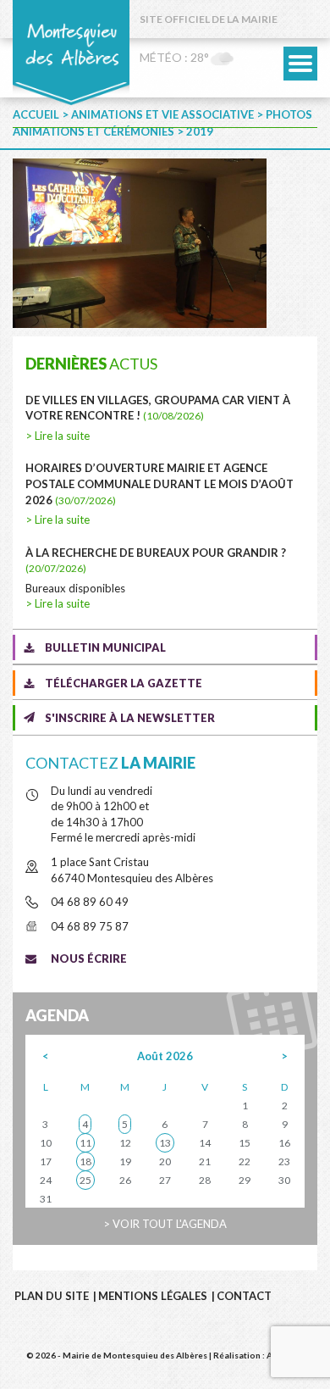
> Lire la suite (57, 435)
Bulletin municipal (105, 647)
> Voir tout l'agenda (165, 1224)
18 (85, 1161)
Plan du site (51, 1296)
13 (165, 1142)
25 (85, 1180)
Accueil (36, 114)
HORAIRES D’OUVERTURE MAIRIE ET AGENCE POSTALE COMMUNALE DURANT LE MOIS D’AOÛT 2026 (159, 483)
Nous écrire (89, 958)
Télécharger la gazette (123, 683)
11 (85, 1142)
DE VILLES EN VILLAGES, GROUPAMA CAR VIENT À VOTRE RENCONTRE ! (157, 408)
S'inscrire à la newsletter (130, 718)
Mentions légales (152, 1296)
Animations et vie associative (162, 114)
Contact (244, 1296)
